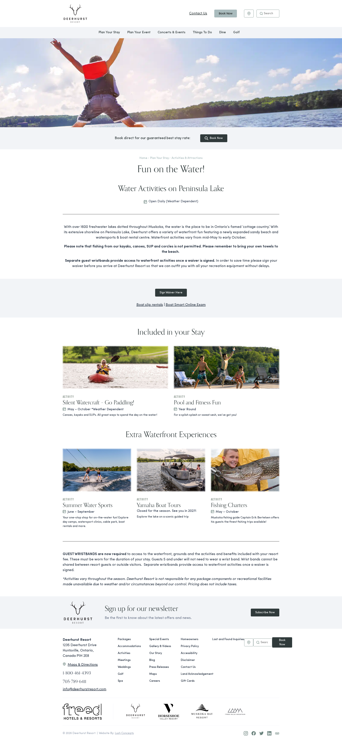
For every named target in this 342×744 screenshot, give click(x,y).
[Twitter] (261, 733)
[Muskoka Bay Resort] (202, 712)
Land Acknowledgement (194, 674)
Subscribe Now (265, 612)
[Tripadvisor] (277, 733)
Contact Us (198, 13)
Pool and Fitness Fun (197, 402)
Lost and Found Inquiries (228, 639)
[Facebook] (254, 733)
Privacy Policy (190, 646)
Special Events (159, 639)
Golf (236, 32)
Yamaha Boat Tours (159, 504)
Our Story (155, 653)
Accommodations (129, 646)
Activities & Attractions (187, 158)
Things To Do (202, 32)
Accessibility (189, 653)
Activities (124, 653)
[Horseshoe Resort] (169, 712)
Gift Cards (188, 681)
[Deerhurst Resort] (135, 712)
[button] (261, 13)
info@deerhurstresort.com (84, 689)
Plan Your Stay (109, 32)
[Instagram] (246, 733)
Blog (152, 660)
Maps (153, 674)
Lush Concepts (124, 733)
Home (143, 158)
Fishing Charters (229, 504)
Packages (124, 639)
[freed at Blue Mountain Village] (235, 712)
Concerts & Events (171, 32)
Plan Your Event (139, 32)
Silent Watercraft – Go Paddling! (98, 402)
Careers (154, 681)
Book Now (225, 13)
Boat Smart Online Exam (186, 305)
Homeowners (189, 639)
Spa (120, 681)
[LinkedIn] (269, 733)
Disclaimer (188, 660)
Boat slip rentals (149, 305)
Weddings (124, 667)
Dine (222, 32)
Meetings (124, 660)
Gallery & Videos (160, 646)
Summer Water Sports (88, 504)
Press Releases (159, 667)
